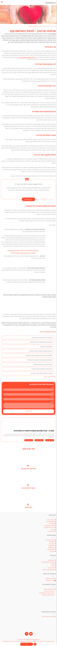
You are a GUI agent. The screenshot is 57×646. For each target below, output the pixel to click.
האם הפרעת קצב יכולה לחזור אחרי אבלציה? (40, 360)
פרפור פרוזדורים (30, 57)
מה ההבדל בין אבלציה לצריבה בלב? (43, 338)
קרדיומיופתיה (51, 547)
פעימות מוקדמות (50, 522)
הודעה (52, 402)
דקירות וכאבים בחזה (49, 540)
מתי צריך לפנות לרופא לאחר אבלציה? (42, 373)
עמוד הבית (53, 26)
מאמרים (52, 564)
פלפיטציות (52, 523)
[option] (28, 187)
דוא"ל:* (52, 397)
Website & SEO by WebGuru (33, 639)
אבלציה (52, 529)
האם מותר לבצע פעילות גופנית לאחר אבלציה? (40, 355)
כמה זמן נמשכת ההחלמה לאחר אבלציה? (41, 351)
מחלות (48, 26)
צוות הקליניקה (51, 560)
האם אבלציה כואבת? (47, 346)
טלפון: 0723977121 (49, 578)
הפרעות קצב (22, 57)
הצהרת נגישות (51, 568)
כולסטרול (52, 551)
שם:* (53, 387)
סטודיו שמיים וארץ (21, 639)
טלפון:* (52, 392)
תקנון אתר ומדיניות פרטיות (48, 570)
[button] (45, 199)
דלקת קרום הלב (50, 549)
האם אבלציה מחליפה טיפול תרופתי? (42, 369)
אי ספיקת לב (51, 545)
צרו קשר (26, 644)
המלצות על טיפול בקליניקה (48, 562)
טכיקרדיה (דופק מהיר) (49, 525)
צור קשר (52, 566)
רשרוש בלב (51, 544)
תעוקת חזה (51, 542)
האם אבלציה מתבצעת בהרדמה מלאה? (42, 342)
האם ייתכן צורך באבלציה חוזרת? (44, 364)
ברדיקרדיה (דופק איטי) (49, 527)
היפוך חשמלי (51, 531)
